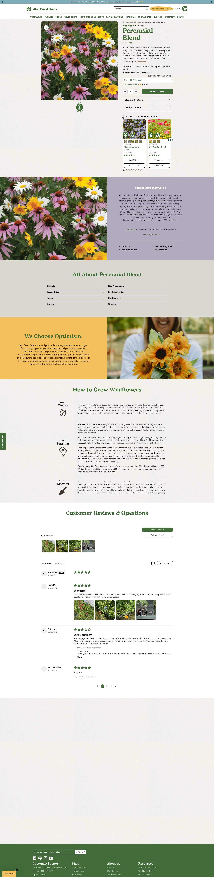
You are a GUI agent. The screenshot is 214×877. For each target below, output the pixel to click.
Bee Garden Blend (157, 147)
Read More (142, 61)
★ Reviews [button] (3, 441)
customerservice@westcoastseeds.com (50, 867)
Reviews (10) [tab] (47, 563)
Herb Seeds (77, 874)
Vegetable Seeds (79, 867)
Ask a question (157, 535)
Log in (177, 9)
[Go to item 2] (62, 546)
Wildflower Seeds (137, 22)
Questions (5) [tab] (59, 563)
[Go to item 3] (75, 546)
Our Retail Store (114, 874)
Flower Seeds (127, 22)
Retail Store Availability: (131, 84)
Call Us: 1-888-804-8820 (43, 871)
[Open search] (154, 563)
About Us (111, 867)
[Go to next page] (116, 686)
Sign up (80, 852)
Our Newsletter (145, 871)
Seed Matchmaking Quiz (162, 9)
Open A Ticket (39, 874)
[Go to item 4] (88, 546)
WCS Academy (144, 874)
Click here (130, 229)
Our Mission (112, 871)
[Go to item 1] (48, 546)
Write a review (157, 529)
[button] (184, 8)
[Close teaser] (16, 870)
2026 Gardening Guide (148, 867)
